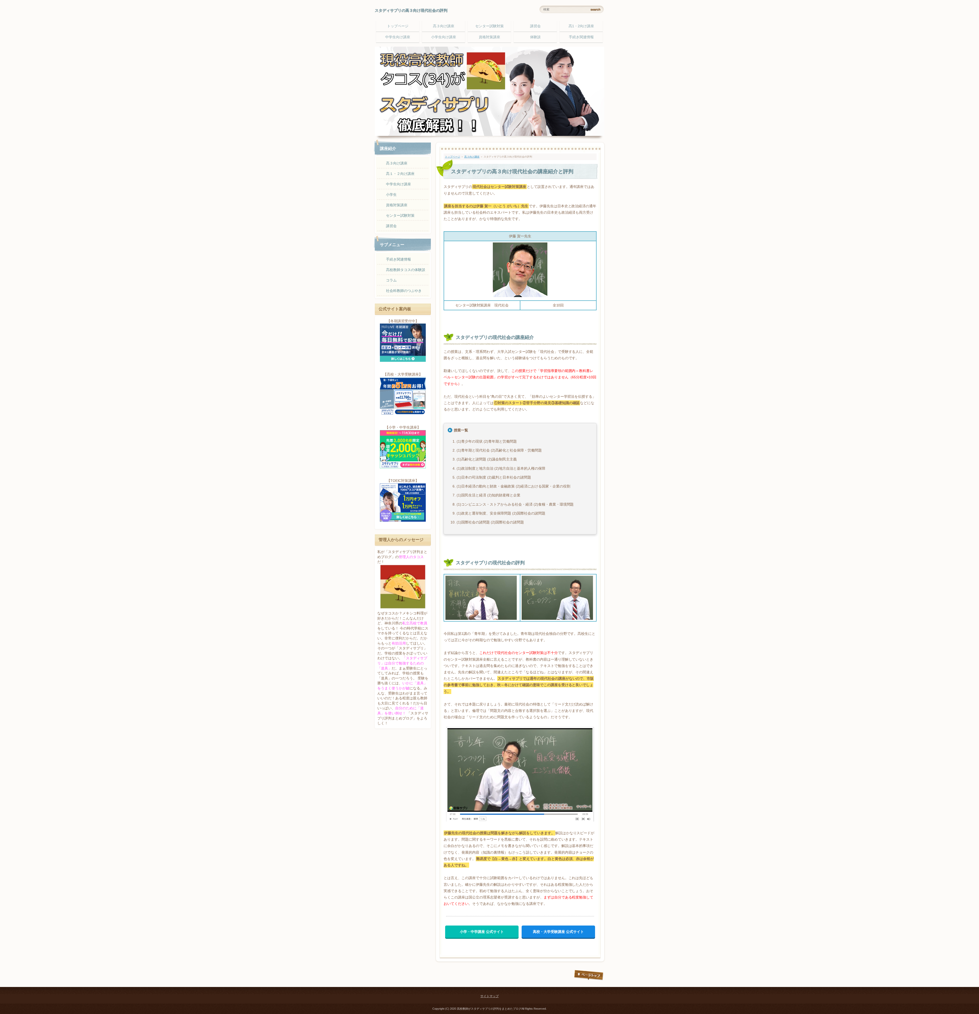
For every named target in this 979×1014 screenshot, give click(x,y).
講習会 (535, 26)
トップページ (397, 26)
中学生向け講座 (397, 37)
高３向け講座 (443, 26)
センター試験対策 (489, 26)
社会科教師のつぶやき (404, 291)
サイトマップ (489, 996)
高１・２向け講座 (400, 174)
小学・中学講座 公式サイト (482, 932)
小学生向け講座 (443, 37)
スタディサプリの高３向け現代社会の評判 (411, 10)
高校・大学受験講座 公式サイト (558, 932)
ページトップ (589, 975)
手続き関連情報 (581, 37)
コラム (391, 280)
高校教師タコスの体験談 (405, 270)
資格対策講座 (489, 37)
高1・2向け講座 (581, 26)
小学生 (391, 194)
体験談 (535, 37)
